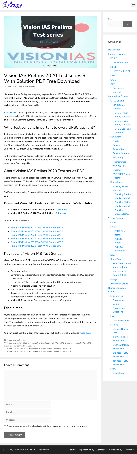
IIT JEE (113, 58)
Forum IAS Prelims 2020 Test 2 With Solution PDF (37, 231)
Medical (114, 324)
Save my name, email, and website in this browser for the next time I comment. (47, 426)
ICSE (112, 254)
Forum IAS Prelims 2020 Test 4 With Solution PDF (37, 238)
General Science (121, 153)
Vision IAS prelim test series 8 (68, 343)
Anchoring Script (119, 283)
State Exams (116, 259)
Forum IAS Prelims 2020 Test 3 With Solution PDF (37, 235)
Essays (113, 279)
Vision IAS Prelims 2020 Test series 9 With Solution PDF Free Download (39, 351)
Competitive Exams (118, 96)
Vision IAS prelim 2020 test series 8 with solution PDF (30, 343)
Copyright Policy (86, 449)
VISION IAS (10, 112)
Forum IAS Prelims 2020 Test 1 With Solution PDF (37, 227)
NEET (113, 66)
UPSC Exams (117, 100)
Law (112, 316)
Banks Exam (116, 182)
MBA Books (119, 373)
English (116, 141)
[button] (133, 5)
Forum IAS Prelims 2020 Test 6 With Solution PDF (37, 245)
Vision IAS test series (16, 340)
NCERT (114, 226)
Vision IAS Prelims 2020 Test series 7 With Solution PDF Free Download (39, 348)
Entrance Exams (116, 54)
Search (111, 19)
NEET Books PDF (121, 71)
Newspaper (114, 49)
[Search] (127, 24)
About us (72, 449)
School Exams (115, 218)
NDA (112, 75)
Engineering (116, 296)
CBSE (113, 222)
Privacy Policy (115, 449)
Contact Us (101, 449)
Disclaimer (129, 449)
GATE (113, 79)
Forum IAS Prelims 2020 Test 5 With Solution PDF (37, 242)
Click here (61, 209)
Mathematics (119, 161)
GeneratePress (42, 449)
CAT (112, 84)
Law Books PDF (121, 320)
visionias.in (85, 332)
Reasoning (118, 157)
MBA (113, 368)
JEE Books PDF (120, 62)
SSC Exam (115, 136)
